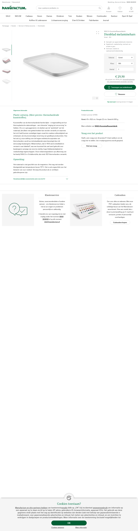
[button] (97, 32)
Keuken (13, 26)
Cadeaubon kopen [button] (120, 222)
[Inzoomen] (97, 98)
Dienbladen (41, 26)
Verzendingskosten (129, 79)
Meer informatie (81, 527)
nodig (65, 507)
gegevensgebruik (100, 507)
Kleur (112, 63)
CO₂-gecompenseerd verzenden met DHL (120, 81)
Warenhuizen (6, 2)
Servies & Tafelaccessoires (27, 26)
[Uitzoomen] (93, 98)
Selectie (111, 57)
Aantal (112, 69)
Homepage (5, 26)
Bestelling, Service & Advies (122, 2)
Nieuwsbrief (16, 2)
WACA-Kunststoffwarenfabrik (106, 126)
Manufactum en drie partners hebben (31, 507)
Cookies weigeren (57, 527)
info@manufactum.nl (52, 222)
